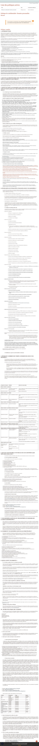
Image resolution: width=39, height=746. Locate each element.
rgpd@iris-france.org (16, 205)
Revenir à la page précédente (34, 3)
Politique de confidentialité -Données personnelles (8, 9)
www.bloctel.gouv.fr (16, 607)
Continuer (19, 745)
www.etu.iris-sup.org (29, 47)
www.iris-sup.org (19, 47)
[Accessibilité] (36, 741)
